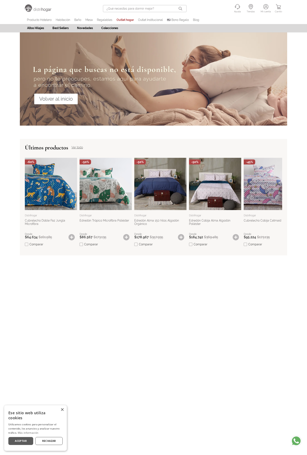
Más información (28, 433)
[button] (73, 237)
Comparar (36, 244)
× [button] (62, 409)
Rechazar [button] (49, 441)
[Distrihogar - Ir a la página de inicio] (41, 11)
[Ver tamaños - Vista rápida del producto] (73, 237)
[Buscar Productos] (181, 8)
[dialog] (35, 428)
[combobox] (144, 8)
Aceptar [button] (21, 441)
